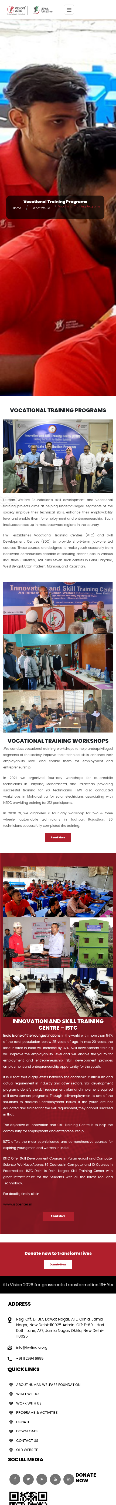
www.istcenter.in (17, 1204)
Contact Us (27, 1441)
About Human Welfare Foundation (48, 1385)
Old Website (27, 1450)
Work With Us (29, 1403)
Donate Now (58, 1264)
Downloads (27, 1431)
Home (17, 208)
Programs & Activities (37, 1413)
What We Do (41, 208)
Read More (58, 837)
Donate (23, 1422)
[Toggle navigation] (69, 10)
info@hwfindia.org (31, 1347)
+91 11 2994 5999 (29, 1358)
